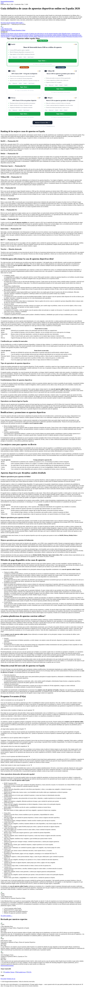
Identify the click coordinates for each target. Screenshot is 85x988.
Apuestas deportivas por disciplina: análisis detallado (48, 35)
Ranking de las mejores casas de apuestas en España (15, 33)
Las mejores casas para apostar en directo (22, 35)
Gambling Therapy (9, 972)
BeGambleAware (20, 972)
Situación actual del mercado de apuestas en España (52, 36)
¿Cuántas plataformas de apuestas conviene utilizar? (24, 36)
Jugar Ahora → (42, 60)
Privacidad (3, 978)
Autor (2, 3)
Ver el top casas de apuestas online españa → (12, 22)
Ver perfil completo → (6, 915)
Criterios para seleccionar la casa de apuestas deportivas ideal (45, 33)
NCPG (28, 972)
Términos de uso (11, 978)
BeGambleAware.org (50, 126)
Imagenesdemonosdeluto (7, 1)
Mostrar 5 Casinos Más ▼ (42, 122)
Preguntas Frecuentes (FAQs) (74, 36)
